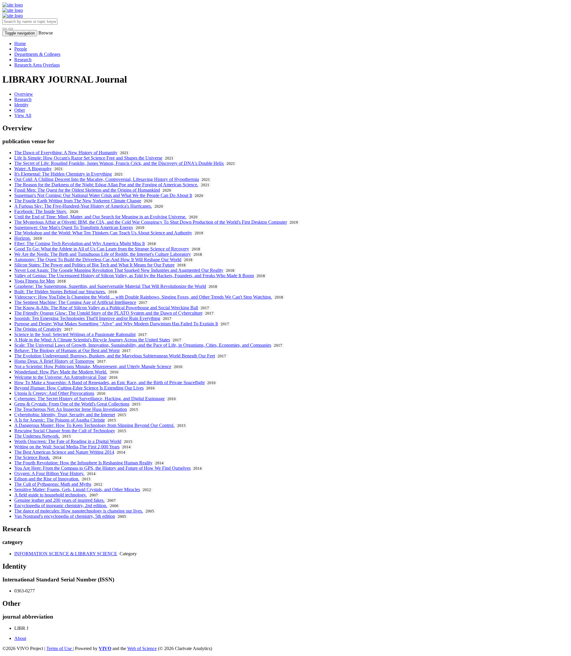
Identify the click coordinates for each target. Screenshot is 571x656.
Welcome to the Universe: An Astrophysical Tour (60, 377)
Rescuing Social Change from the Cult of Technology (64, 430)
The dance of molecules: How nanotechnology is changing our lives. (78, 510)
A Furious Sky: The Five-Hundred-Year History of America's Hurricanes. (83, 206)
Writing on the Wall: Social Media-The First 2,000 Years (67, 446)
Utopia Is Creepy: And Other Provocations (54, 393)
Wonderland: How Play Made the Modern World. (60, 371)
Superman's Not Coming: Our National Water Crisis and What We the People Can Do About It (103, 195)
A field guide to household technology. (50, 494)
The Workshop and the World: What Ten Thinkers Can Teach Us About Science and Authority (103, 232)
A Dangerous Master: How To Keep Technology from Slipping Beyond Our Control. (94, 425)
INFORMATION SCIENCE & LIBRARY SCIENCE (65, 553)
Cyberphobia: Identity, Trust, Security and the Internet (64, 414)
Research (23, 59)
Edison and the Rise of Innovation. (46, 478)
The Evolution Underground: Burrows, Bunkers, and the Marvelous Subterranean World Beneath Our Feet (114, 355)
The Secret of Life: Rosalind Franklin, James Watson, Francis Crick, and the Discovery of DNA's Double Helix (119, 163)
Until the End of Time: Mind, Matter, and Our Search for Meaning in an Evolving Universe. (100, 216)
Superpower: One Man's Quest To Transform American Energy (73, 227)
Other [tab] (19, 110)
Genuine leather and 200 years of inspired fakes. (59, 500)
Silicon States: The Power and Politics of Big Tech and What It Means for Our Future (94, 264)
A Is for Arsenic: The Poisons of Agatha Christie (59, 419)
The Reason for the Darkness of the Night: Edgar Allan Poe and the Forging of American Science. (106, 184)
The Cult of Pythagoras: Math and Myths (52, 484)
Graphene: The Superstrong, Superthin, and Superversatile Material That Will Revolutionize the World (110, 286)
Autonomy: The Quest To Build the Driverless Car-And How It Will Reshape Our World (97, 259)
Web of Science (142, 648)
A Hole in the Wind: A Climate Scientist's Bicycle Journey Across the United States (92, 339)
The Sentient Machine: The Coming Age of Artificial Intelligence (75, 302)
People (20, 48)
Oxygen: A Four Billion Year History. (49, 473)
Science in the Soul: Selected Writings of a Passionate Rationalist (75, 334)
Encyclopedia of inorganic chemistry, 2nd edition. (60, 505)
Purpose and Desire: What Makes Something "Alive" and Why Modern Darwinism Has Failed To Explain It (116, 323)
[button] (4, 29)
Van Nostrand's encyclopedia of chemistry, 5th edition (64, 516)
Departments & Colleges (37, 54)
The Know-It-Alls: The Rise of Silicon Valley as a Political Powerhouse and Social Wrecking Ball (106, 307)
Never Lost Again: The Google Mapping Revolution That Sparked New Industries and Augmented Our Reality (118, 270)
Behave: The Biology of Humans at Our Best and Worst (67, 350)
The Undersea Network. (37, 436)
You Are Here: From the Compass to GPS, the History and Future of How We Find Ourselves (102, 468)
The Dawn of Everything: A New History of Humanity (65, 152)
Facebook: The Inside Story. (40, 211)
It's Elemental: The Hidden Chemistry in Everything (63, 173)
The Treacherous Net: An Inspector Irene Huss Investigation (70, 409)
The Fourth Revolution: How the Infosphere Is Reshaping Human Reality (83, 462)
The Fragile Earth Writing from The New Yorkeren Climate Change (77, 200)
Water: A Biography (33, 168)
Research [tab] (23, 99)
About (20, 638)
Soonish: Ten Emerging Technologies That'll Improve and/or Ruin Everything (87, 318)
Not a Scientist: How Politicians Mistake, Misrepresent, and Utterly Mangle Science (92, 366)
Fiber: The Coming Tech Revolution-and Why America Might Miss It (79, 243)
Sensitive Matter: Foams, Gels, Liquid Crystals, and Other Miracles (77, 489)
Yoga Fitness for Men (34, 280)
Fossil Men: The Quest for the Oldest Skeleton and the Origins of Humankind (87, 190)
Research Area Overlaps (37, 64)
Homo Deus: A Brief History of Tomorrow (54, 361)
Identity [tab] (21, 104)
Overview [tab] (23, 94)
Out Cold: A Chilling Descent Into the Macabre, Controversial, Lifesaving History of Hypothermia (106, 179)
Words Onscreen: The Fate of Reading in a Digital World (67, 441)
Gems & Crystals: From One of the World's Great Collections (71, 403)
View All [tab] (22, 115)
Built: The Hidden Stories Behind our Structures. (60, 291)
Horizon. (22, 238)
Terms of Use (59, 648)
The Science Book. (32, 457)
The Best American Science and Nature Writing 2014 (64, 452)
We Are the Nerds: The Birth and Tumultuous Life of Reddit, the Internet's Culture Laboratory (102, 254)
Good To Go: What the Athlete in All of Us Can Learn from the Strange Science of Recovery (101, 248)
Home (20, 43)
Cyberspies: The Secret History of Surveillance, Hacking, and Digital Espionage (89, 398)
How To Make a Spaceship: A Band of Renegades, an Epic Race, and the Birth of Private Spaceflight (109, 382)
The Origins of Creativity (38, 329)
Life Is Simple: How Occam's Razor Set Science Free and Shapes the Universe (88, 157)
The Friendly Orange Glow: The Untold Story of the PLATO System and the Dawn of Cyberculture (108, 313)
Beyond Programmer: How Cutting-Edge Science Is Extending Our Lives (79, 387)
